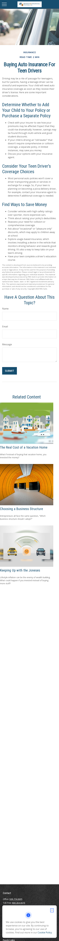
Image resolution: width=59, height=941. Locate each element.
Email (5, 326)
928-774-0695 (15, 899)
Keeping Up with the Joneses (20, 570)
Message (7, 344)
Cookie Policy (45, 932)
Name (5, 308)
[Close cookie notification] (52, 910)
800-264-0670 (18, 902)
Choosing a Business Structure (21, 509)
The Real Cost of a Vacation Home (23, 447)
